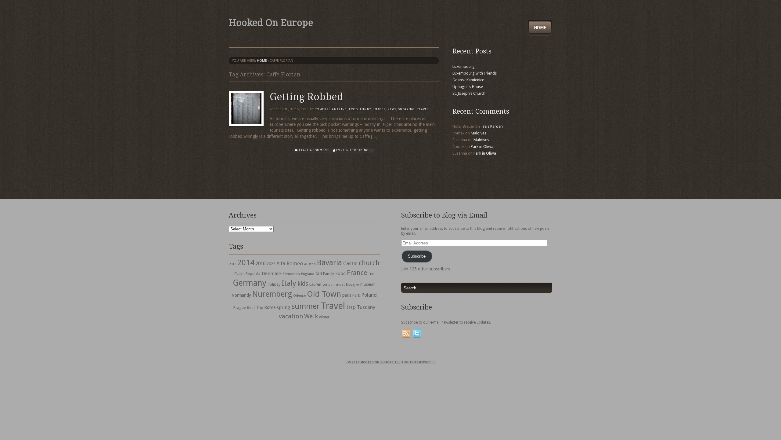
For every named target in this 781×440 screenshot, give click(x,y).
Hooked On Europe (271, 22)
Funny (366, 109)
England (307, 274)
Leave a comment (314, 150)
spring (283, 307)
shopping (406, 109)
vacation (291, 316)
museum (368, 284)
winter (324, 317)
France (357, 273)
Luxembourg (463, 66)
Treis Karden (492, 126)
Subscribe (417, 256)
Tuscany (366, 307)
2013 (232, 264)
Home (540, 27)
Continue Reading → (354, 150)
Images (379, 109)
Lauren (315, 284)
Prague (239, 307)
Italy (289, 283)
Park (356, 295)
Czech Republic (247, 273)
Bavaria (329, 262)
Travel (333, 306)
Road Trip (255, 308)
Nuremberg (272, 294)
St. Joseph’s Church (468, 93)
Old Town (324, 294)
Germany (249, 283)
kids (302, 283)
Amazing (339, 109)
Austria (310, 264)
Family (328, 274)
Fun (371, 274)
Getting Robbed (306, 97)
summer (305, 306)
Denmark (272, 273)
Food (353, 109)
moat (340, 284)
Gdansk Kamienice (468, 80)
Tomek (320, 109)
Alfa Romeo (289, 263)
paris (346, 295)
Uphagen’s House (467, 86)
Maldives (478, 133)
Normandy (241, 295)
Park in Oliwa (482, 146)
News (391, 109)
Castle (350, 263)
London (328, 285)
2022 (271, 264)
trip (351, 307)
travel (423, 109)
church (369, 263)
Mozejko (352, 285)
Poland (369, 295)
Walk (311, 316)
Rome (269, 307)
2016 (260, 263)
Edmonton (291, 274)
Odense (299, 296)
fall (318, 273)
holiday (274, 284)
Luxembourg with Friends (474, 73)
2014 (245, 262)
